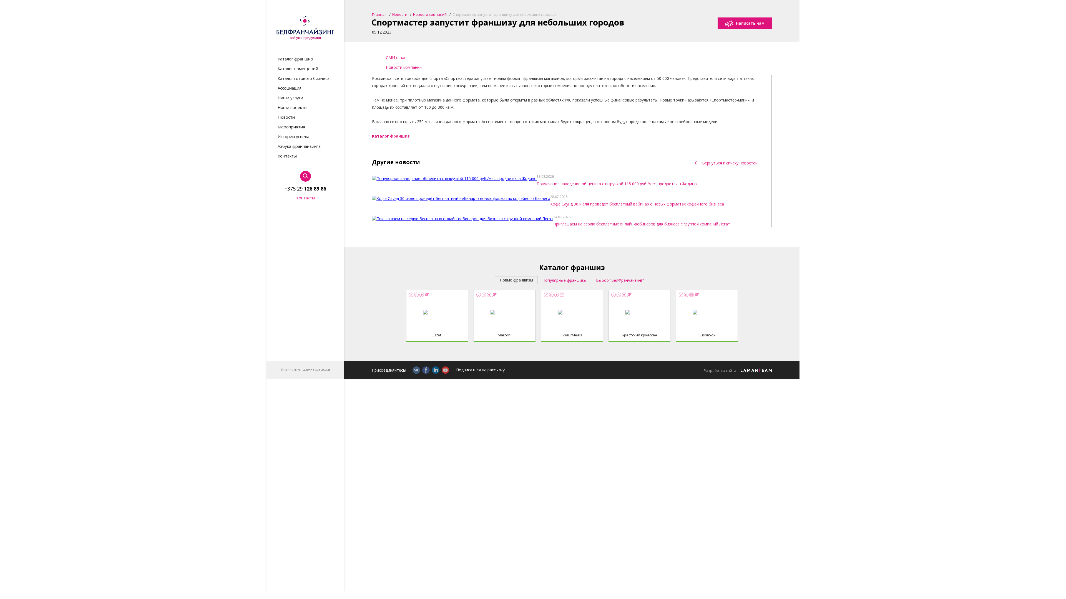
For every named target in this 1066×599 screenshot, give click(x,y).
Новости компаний (404, 67)
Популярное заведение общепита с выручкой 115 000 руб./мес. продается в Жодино (617, 183)
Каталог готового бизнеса (304, 78)
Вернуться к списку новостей (729, 163)
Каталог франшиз (295, 59)
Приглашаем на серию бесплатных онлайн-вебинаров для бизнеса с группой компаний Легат (641, 224)
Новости (286, 117)
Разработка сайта (720, 371)
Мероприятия (291, 127)
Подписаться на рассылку (480, 370)
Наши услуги (290, 98)
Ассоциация (289, 88)
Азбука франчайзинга (299, 146)
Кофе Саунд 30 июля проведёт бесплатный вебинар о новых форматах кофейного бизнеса (637, 204)
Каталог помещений (298, 69)
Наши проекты (292, 107)
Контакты (287, 156)
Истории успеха (293, 136)
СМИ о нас (396, 57)
